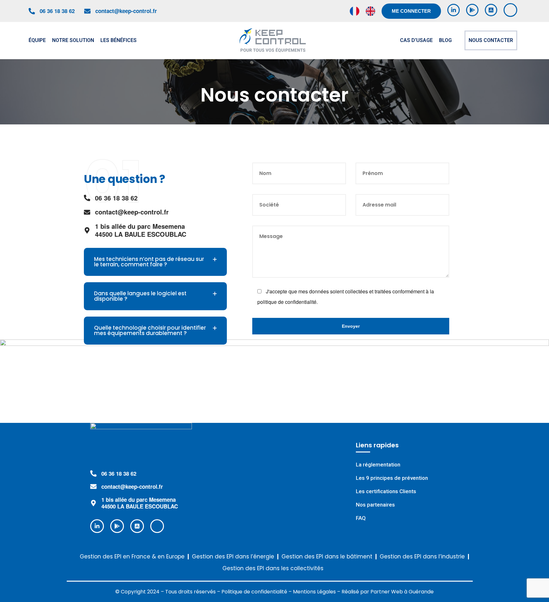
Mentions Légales (314, 591)
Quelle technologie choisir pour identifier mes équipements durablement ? (150, 330)
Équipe (37, 40)
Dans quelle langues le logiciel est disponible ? (140, 296)
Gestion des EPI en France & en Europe (132, 556)
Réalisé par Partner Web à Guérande (388, 591)
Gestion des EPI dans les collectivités (272, 568)
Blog (445, 40)
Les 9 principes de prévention (392, 478)
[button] (155, 261)
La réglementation (378, 464)
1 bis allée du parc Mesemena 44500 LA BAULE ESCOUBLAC (139, 503)
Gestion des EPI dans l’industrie (422, 556)
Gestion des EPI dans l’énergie (233, 556)
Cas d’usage (416, 40)
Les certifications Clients (386, 491)
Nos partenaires (375, 505)
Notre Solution (73, 40)
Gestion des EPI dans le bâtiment (326, 556)
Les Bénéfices (118, 40)
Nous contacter (491, 40)
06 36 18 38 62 (57, 11)
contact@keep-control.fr (126, 11)
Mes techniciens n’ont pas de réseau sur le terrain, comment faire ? (149, 261)
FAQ (361, 518)
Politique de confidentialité (254, 591)
